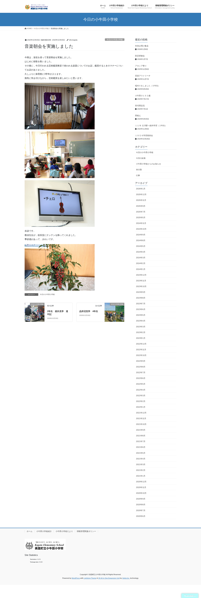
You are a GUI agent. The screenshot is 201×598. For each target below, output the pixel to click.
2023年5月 (140, 315)
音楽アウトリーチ (142, 76)
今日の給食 (141, 158)
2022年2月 (140, 401)
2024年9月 (140, 235)
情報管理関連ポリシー (86, 531)
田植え (138, 115)
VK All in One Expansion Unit (109, 578)
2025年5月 (140, 217)
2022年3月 (140, 395)
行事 (138, 175)
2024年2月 (140, 263)
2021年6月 (140, 447)
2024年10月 (141, 229)
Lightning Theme (90, 578)
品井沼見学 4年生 (88, 311)
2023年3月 (140, 327)
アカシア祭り (141, 66)
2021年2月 (140, 470)
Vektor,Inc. (126, 578)
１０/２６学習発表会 (144, 135)
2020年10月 (141, 493)
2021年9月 (140, 430)
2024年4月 (140, 252)
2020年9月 (140, 499)
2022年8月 (140, 367)
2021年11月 (141, 418)
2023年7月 (140, 303)
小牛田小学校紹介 (44, 531)
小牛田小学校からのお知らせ (148, 164)
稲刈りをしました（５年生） (147, 86)
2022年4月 (140, 390)
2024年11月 (141, 223)
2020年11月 (141, 487)
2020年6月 (140, 516)
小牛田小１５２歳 (142, 96)
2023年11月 (141, 281)
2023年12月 (141, 275)
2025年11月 (141, 200)
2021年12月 (141, 413)
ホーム (29, 531)
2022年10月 (141, 355)
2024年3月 (140, 258)
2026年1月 (140, 189)
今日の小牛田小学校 (115, 40)
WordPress (76, 578)
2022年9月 (140, 361)
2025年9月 (140, 206)
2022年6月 (140, 378)
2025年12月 (141, 194)
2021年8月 (140, 436)
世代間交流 (140, 106)
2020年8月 (140, 504)
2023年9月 (140, 292)
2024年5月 (140, 246)
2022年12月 (141, 344)
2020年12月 (141, 482)
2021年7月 (140, 441)
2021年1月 (140, 476)
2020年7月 (140, 510)
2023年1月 (140, 338)
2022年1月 (140, 407)
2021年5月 (140, 453)
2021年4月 (140, 459)
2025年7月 (140, 212)
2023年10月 (141, 286)
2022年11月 (141, 349)
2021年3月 (140, 464)
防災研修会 (140, 56)
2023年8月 (140, 298)
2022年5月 (140, 384)
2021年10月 (141, 424)
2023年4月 (140, 321)
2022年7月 (140, 372)
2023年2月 (140, 332)
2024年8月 (140, 240)
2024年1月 (140, 269)
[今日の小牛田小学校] (34, 310)
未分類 (139, 169)
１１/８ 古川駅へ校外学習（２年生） (151, 125)
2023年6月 (140, 309)
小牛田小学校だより (64, 531)
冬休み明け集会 (141, 46)
